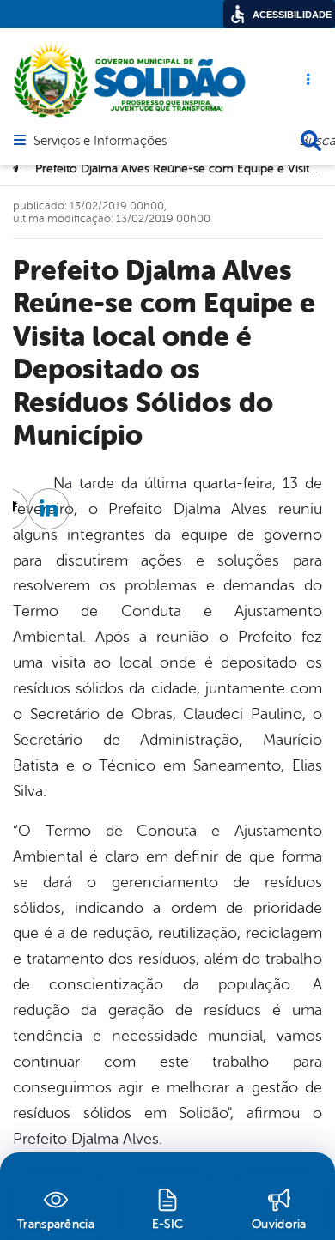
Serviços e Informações (100, 141)
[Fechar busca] (311, 141)
